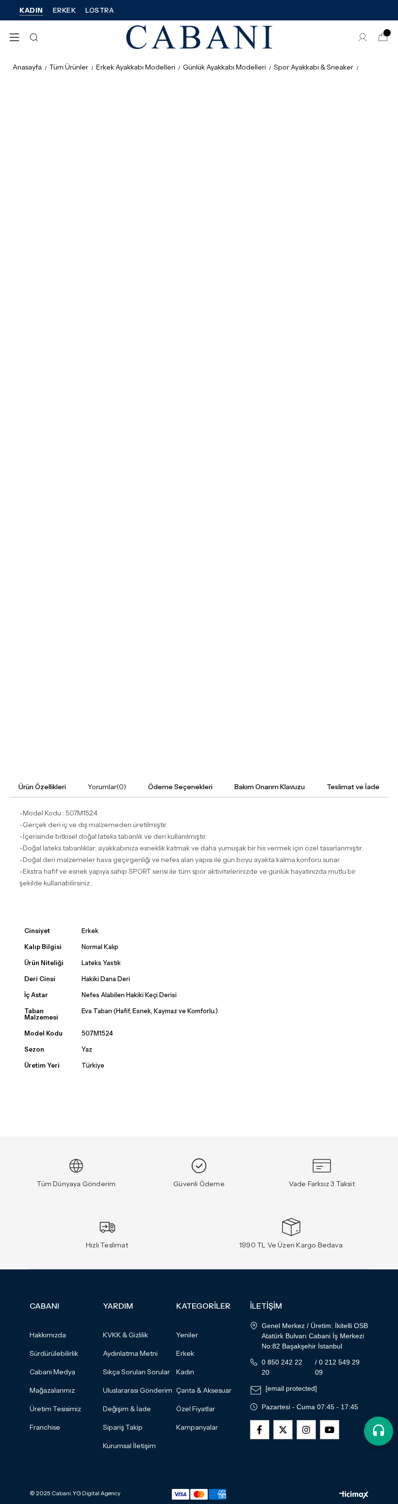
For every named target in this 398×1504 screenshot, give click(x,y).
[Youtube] (329, 1429)
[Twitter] (283, 1429)
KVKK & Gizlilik (125, 1335)
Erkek (185, 1353)
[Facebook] (259, 1429)
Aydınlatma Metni (130, 1353)
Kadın (185, 1371)
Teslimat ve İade (353, 786)
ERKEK (64, 10)
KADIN (31, 10)
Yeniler (187, 1335)
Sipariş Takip (123, 1427)
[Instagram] (306, 1429)
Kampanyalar (197, 1427)
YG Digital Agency (96, 1493)
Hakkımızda (48, 1335)
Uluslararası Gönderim (137, 1390)
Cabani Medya (52, 1371)
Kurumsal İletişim (129, 1445)
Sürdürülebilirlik (54, 1353)
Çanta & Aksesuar (204, 1390)
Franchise (45, 1427)
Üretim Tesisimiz (55, 1408)
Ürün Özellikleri (42, 786)
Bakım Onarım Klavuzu (269, 786)
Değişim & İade (127, 1408)
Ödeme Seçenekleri (180, 786)
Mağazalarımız (52, 1390)
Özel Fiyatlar (195, 1408)
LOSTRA (99, 10)
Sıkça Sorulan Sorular (136, 1371)
